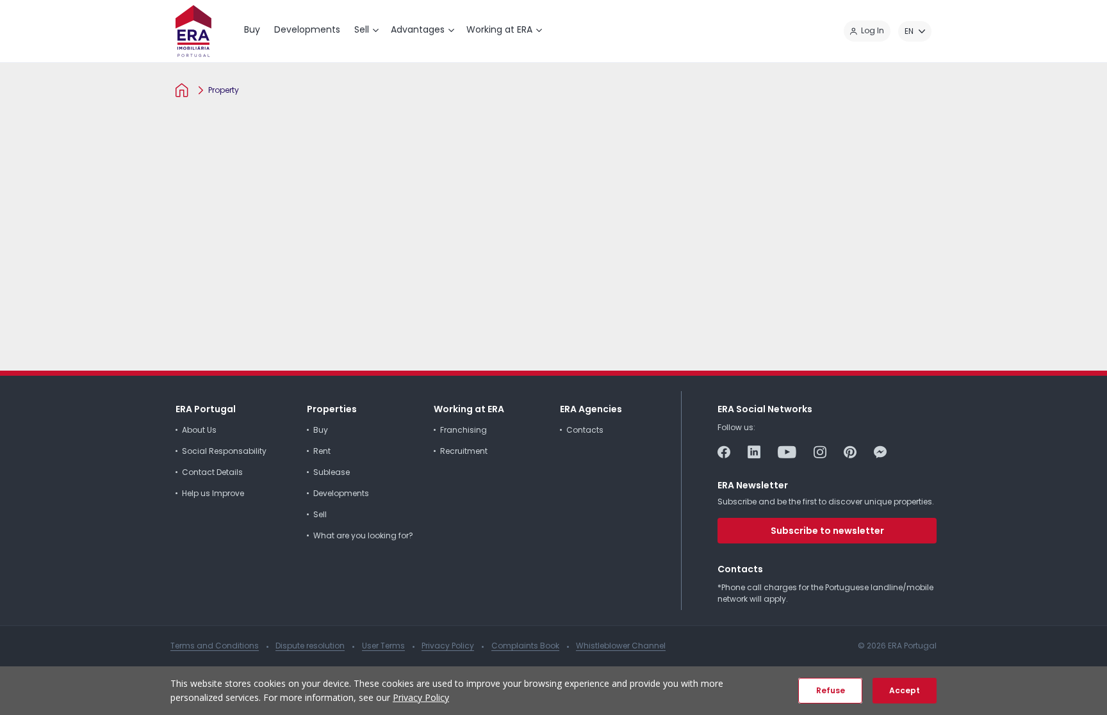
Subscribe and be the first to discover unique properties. (826, 501)
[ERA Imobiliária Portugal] (193, 31)
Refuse (830, 690)
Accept (904, 690)
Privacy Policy (421, 697)
